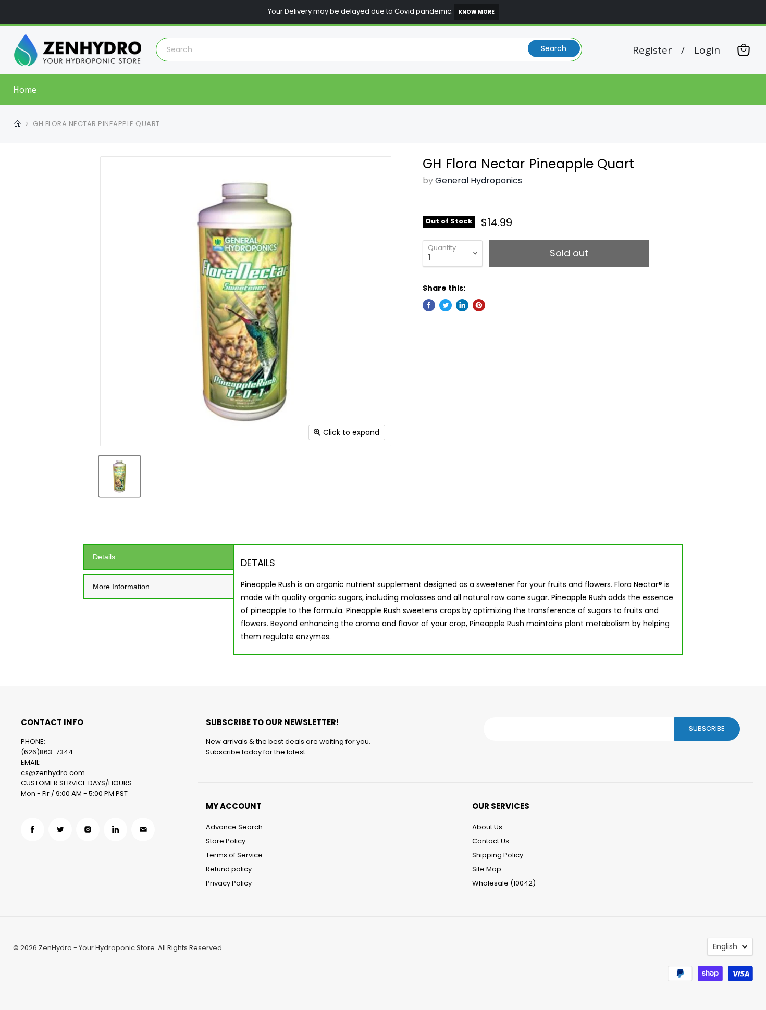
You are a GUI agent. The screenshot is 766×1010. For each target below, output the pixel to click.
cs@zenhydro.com (53, 773)
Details (104, 557)
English (725, 946)
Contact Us (490, 841)
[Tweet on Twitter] (445, 305)
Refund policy (229, 869)
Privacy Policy (229, 883)
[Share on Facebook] (429, 305)
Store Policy (225, 841)
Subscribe (707, 728)
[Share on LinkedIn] (462, 305)
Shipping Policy (497, 855)
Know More (477, 12)
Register (652, 50)
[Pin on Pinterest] (479, 305)
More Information (121, 586)
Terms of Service (234, 855)
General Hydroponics (478, 180)
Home (24, 89)
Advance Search (234, 827)
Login (707, 50)
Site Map (486, 869)
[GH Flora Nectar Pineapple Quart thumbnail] (119, 476)
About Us (487, 827)
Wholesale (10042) (504, 883)
